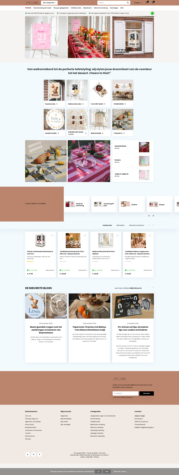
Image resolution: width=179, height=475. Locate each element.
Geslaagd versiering (96, 433)
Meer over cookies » (120, 471)
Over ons (28, 416)
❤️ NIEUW (28, 8)
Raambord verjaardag (97, 436)
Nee (107, 471)
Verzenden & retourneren (33, 430)
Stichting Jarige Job (31, 419)
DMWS (96, 453)
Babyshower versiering (97, 424)
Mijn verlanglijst (65, 424)
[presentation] (149, 216)
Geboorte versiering (101, 8)
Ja (98, 471)
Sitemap (28, 439)
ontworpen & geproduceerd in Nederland (72, 13)
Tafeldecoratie (76, 8)
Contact (28, 433)
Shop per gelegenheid (61, 8)
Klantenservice (30, 436)
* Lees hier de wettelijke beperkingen (123, 397)
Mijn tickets (64, 422)
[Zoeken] (128, 3)
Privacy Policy (29, 424)
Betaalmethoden (30, 427)
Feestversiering (95, 419)
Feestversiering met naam (42, 8)
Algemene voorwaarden (33, 422)
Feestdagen (114, 8)
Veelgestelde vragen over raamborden (103, 416)
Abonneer (146, 393)
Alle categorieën (48, 3)
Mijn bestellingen (66, 419)
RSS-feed (102, 453)
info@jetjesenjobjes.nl (147, 427)
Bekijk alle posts (136, 288)
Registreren (64, 416)
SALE (121, 8)
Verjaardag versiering (97, 430)
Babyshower (87, 8)
